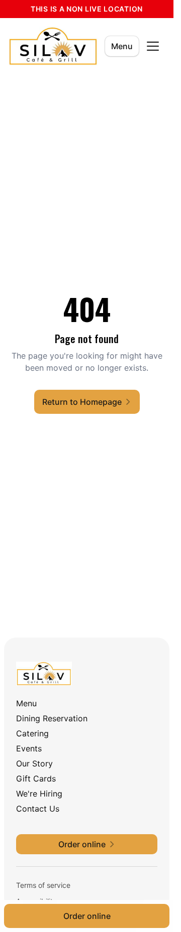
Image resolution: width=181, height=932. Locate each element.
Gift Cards (36, 778)
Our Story (34, 763)
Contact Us (37, 809)
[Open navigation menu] (153, 46)
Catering (32, 733)
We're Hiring (39, 794)
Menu (122, 46)
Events (29, 748)
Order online (87, 916)
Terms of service (43, 885)
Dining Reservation (51, 718)
